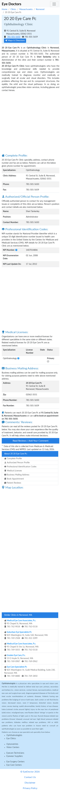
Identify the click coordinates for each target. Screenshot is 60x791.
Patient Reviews (13, 483)
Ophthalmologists (14, 735)
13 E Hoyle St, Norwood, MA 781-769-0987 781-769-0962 (21, 658)
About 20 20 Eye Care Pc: (15, 454)
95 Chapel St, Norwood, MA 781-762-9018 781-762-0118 (21, 624)
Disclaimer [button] (30, 783)
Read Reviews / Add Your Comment (30, 441)
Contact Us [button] (30, 777)
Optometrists (12, 744)
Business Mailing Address (17, 475)
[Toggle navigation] (54, 4)
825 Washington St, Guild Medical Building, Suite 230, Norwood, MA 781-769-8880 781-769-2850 (29, 671)
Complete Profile (14, 459)
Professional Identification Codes (21, 467)
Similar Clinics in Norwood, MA (18, 615)
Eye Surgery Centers (15, 762)
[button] (16, 250)
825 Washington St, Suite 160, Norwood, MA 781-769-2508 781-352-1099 (27, 635)
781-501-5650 (13, 37)
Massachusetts (26, 9)
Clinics (13, 9)
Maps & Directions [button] (16, 41)
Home (4, 9)
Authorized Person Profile (18, 463)
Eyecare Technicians (15, 753)
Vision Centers (12, 747)
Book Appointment (15, 479)
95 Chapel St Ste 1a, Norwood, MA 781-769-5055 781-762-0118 (22, 647)
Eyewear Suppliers (14, 756)
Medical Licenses (14, 471)
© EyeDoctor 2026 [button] (30, 772)
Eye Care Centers (14, 765)
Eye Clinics (11, 739)
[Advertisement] (30, 122)
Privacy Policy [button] (30, 788)
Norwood (40, 9)
